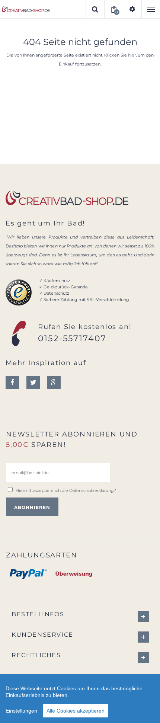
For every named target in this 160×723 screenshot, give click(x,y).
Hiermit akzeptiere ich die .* (66, 490)
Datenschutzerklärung (91, 490)
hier (132, 55)
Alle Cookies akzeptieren (76, 711)
